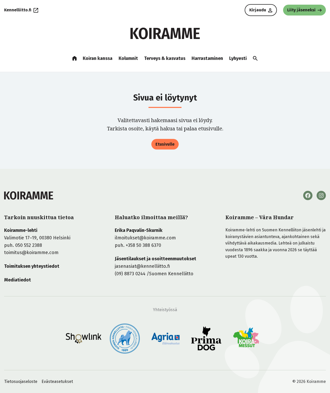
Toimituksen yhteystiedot (31, 266)
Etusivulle (165, 144)
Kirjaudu (257, 9)
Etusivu (74, 58)
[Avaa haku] (255, 58)
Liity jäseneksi (301, 9)
